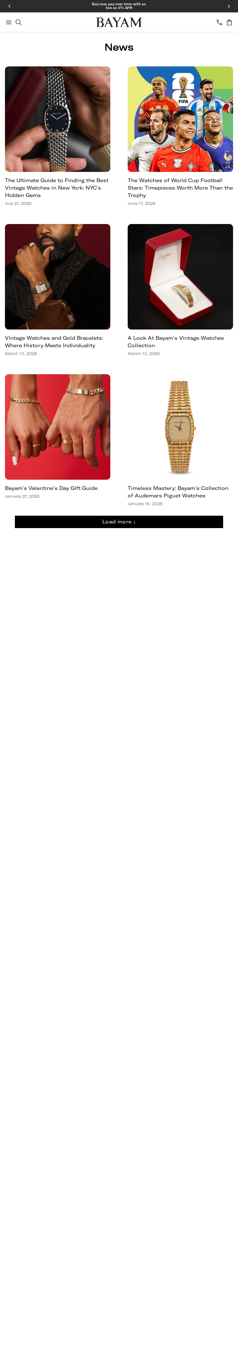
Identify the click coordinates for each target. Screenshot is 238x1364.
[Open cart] (229, 22)
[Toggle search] (18, 22)
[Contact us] (219, 22)
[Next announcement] (228, 6)
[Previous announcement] (9, 6)
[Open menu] (8, 22)
